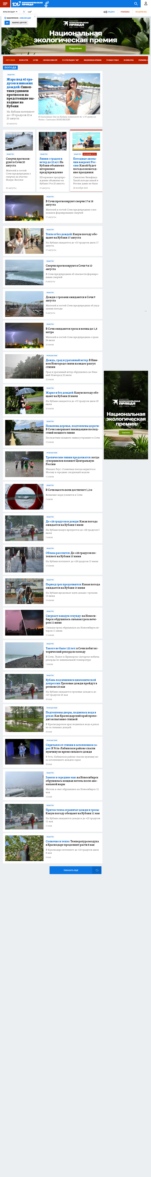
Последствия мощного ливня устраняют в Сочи (73, 437)
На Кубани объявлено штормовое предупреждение (52, 165)
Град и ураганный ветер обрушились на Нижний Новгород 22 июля (72, 373)
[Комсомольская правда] (27, 3)
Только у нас (112, 60)
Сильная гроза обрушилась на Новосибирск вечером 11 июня (73, 629)
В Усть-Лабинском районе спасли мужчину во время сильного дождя (72, 748)
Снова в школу (50, 60)
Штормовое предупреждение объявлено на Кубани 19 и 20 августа (53, 180)
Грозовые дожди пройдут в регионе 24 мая (71, 683)
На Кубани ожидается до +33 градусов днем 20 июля (72, 403)
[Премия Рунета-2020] (46, 4)
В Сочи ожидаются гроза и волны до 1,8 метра (71, 330)
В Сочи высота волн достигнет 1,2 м (69, 490)
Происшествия (51, 355)
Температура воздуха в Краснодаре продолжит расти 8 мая (72, 843)
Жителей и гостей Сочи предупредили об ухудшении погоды (73, 307)
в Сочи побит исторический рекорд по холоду (72, 650)
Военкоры (129, 60)
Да (7, 23)
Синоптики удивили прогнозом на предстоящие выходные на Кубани (21, 93)
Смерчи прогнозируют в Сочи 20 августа (18, 162)
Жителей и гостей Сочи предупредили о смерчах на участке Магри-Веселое (18, 175)
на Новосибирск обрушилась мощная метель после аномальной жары (72, 781)
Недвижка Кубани (92, 60)
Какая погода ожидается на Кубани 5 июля (71, 523)
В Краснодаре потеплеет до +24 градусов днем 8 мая (72, 851)
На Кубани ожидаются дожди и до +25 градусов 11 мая (73, 820)
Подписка (141, 11)
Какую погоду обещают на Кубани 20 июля (72, 394)
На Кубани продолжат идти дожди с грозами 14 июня (71, 594)
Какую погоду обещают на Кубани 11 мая (73, 811)
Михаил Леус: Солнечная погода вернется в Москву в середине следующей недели (70, 471)
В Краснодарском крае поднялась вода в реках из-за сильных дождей (72, 726)
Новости (23, 60)
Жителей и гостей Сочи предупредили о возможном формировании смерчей (71, 211)
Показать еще (71, 870)
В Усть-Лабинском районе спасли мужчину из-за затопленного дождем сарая (72, 758)
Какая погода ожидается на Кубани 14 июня (73, 586)
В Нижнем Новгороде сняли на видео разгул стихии (72, 363)
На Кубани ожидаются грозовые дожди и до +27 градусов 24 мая (71, 693)
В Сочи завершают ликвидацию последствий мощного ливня (72, 429)
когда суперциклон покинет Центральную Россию (72, 461)
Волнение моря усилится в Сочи (64, 494)
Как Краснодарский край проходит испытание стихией (71, 716)
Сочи (35, 60)
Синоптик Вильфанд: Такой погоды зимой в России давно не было (85, 180)
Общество (11, 74)
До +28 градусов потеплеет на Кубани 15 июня (71, 554)
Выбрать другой (19, 23)
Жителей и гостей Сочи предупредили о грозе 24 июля (72, 339)
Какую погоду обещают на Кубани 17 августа (72, 235)
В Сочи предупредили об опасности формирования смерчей (72, 276)
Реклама (125, 11)
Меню (5, 3)
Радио (111, 11)
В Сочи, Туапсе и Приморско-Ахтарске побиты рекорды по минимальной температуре (72, 658)
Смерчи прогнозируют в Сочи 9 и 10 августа (69, 267)
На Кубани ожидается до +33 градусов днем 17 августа (72, 244)
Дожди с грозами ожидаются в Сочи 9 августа (70, 298)
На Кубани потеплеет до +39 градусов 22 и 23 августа (20, 115)
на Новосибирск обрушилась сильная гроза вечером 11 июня (71, 619)
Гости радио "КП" (70, 60)
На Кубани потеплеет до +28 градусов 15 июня (72, 561)
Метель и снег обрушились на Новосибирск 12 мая (72, 791)
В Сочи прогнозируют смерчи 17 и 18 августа (69, 203)
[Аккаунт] (146, 3)
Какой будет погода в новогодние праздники (85, 165)
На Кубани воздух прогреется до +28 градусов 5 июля (73, 531)
